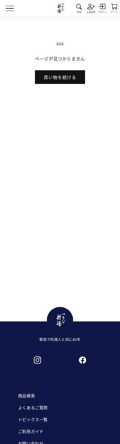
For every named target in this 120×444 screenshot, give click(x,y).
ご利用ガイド (31, 431)
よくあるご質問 (33, 407)
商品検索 (26, 395)
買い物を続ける (60, 77)
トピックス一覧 (33, 419)
